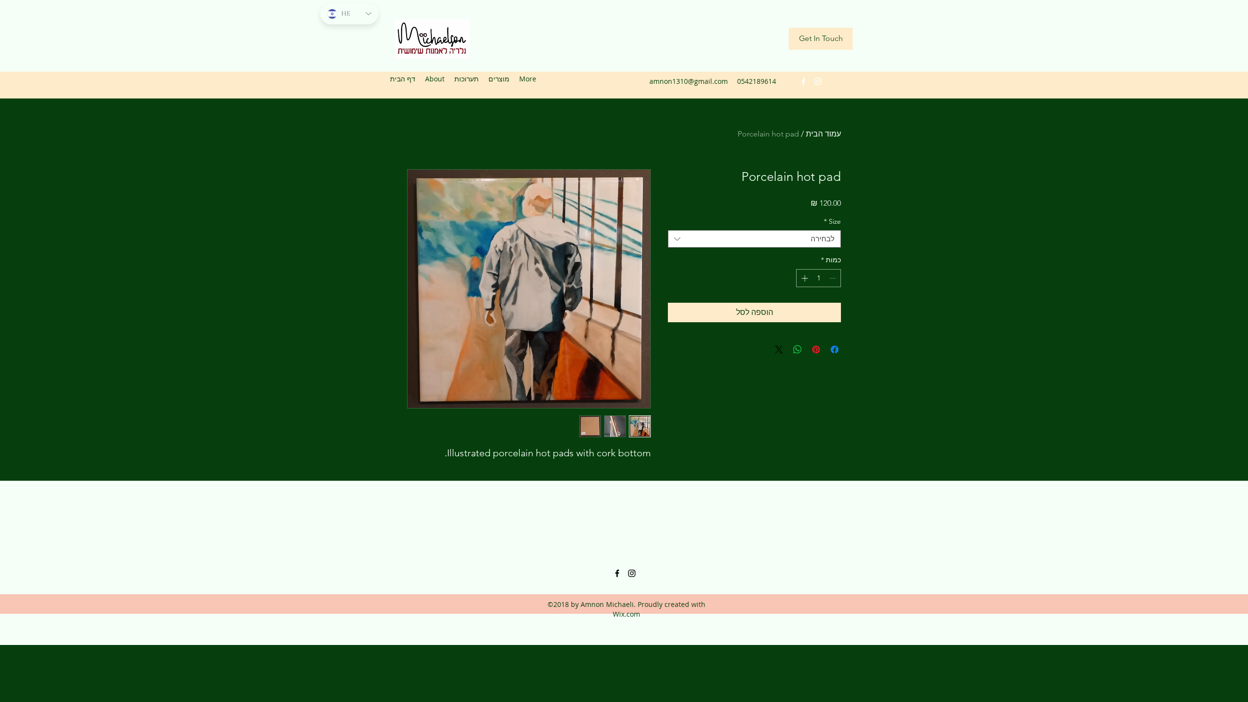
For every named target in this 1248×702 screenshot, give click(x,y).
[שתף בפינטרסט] (816, 349)
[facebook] (803, 81)
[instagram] (818, 81)
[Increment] (804, 278)
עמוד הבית (823, 133)
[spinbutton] (818, 278)
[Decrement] (833, 278)
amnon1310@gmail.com (688, 81)
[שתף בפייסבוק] (834, 349)
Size (832, 221)
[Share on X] (779, 349)
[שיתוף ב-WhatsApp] (797, 349)
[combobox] (754, 239)
